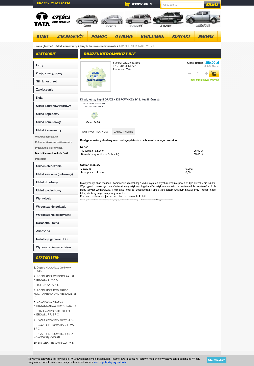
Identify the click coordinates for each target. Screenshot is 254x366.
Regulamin (152, 36)
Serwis (206, 36)
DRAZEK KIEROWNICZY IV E (56, 342)
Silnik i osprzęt (46, 81)
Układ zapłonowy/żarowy (53, 105)
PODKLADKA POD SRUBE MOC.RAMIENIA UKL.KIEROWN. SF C (55, 294)
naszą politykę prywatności (110, 362)
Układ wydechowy (48, 190)
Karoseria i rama (47, 223)
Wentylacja (43, 198)
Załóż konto (60, 3)
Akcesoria (43, 231)
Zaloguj (43, 3)
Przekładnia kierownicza (49, 147)
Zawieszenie (44, 89)
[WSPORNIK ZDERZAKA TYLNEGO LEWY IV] (94, 119)
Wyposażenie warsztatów (53, 247)
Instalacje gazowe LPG (52, 239)
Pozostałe (40, 159)
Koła (39, 97)
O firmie (124, 36)
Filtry (39, 65)
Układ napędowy (47, 114)
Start (43, 36)
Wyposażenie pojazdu (51, 206)
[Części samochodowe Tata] (42, 19)
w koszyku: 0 (142, 4)
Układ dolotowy (47, 182)
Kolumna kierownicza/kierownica (53, 142)
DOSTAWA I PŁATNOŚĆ (95, 131)
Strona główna (43, 46)
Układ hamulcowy (48, 122)
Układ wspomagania (46, 136)
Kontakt (181, 36)
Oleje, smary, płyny (49, 73)
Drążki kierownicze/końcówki (98, 46)
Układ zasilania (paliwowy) (54, 174)
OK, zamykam (216, 359)
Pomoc (99, 36)
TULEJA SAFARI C (48, 285)
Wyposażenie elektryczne (53, 214)
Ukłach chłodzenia (49, 166)
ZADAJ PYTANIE (123, 131)
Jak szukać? (70, 36)
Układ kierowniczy (66, 46)
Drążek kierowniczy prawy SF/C (55, 319)
